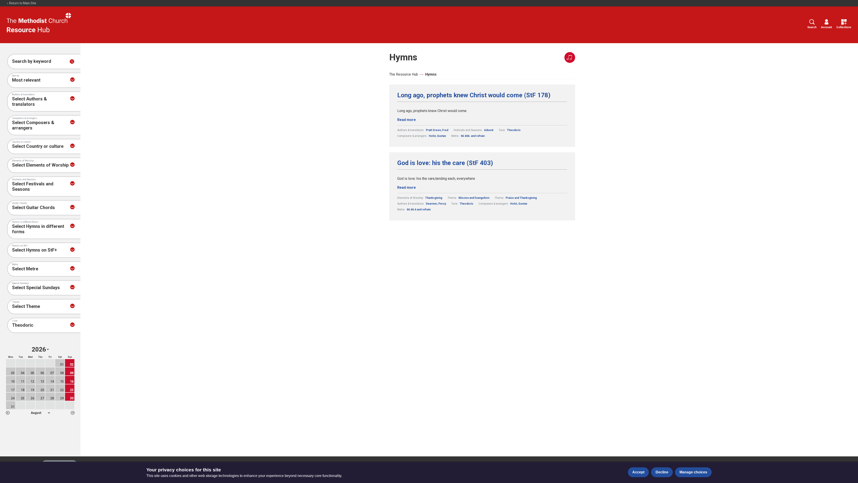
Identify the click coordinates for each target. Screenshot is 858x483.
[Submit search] (72, 61)
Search (811, 27)
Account (826, 27)
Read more (406, 120)
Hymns (431, 74)
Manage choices (693, 472)
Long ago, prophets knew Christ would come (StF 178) (473, 95)
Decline (662, 472)
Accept (638, 472)
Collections (843, 27)
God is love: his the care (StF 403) (445, 163)
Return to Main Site (22, 3)
